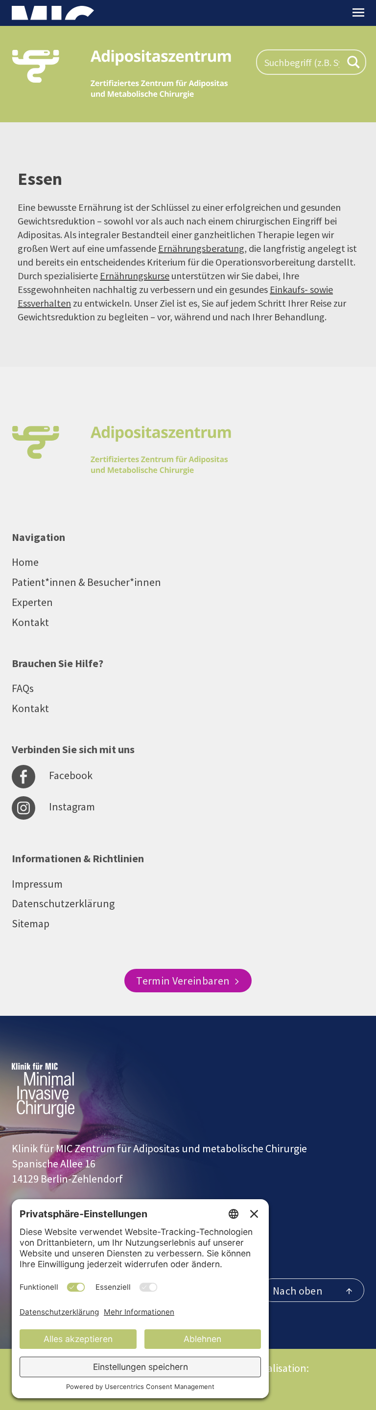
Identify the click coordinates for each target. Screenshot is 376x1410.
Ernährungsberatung (201, 248)
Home (25, 562)
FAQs (23, 688)
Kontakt (30, 622)
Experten (32, 602)
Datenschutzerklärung (63, 903)
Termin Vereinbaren (184, 980)
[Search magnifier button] (353, 62)
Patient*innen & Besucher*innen (86, 582)
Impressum (37, 884)
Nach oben (298, 1291)
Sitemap (30, 923)
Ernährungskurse (134, 275)
